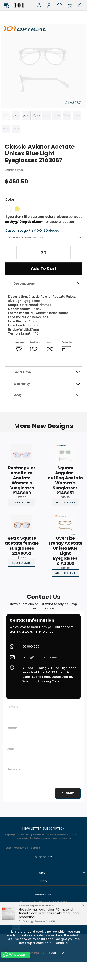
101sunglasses (19, 5)
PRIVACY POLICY (33, 953)
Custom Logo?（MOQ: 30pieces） (34, 231)
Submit (67, 793)
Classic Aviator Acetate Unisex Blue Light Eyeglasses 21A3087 (40, 153)
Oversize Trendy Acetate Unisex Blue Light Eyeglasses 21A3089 (65, 551)
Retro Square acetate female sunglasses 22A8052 (22, 546)
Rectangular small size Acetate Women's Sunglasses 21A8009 (21, 480)
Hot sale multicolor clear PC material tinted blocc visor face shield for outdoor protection (49, 913)
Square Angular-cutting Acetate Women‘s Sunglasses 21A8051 (65, 480)
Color (9, 199)
